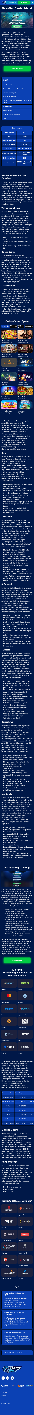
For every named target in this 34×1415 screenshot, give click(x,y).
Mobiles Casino (8, 106)
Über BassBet (7, 85)
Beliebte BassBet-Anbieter (11, 114)
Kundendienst (7, 110)
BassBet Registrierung (10, 97)
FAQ (4, 118)
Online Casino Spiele (10, 93)
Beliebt (4, 326)
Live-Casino (12, 326)
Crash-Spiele (19, 326)
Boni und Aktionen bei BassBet (13, 89)
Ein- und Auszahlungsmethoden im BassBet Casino (17, 101)
